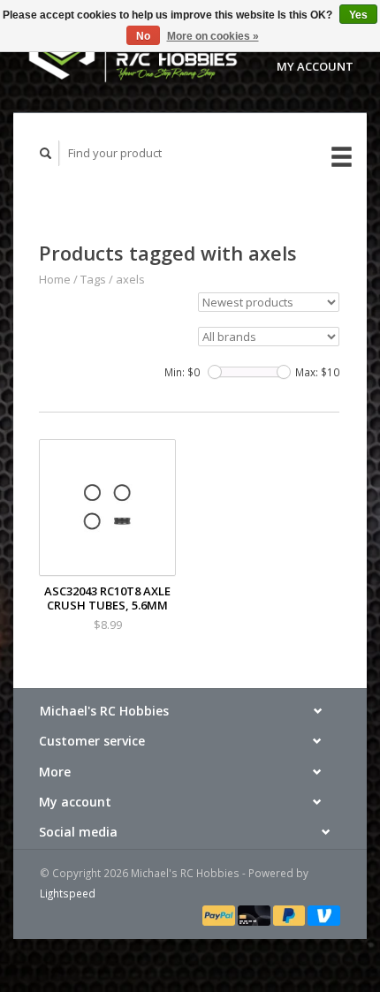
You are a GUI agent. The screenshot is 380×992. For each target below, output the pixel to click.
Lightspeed (67, 893)
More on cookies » (213, 36)
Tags (93, 279)
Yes (358, 15)
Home (55, 279)
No (143, 36)
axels (130, 279)
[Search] (46, 153)
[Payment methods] (220, 914)
